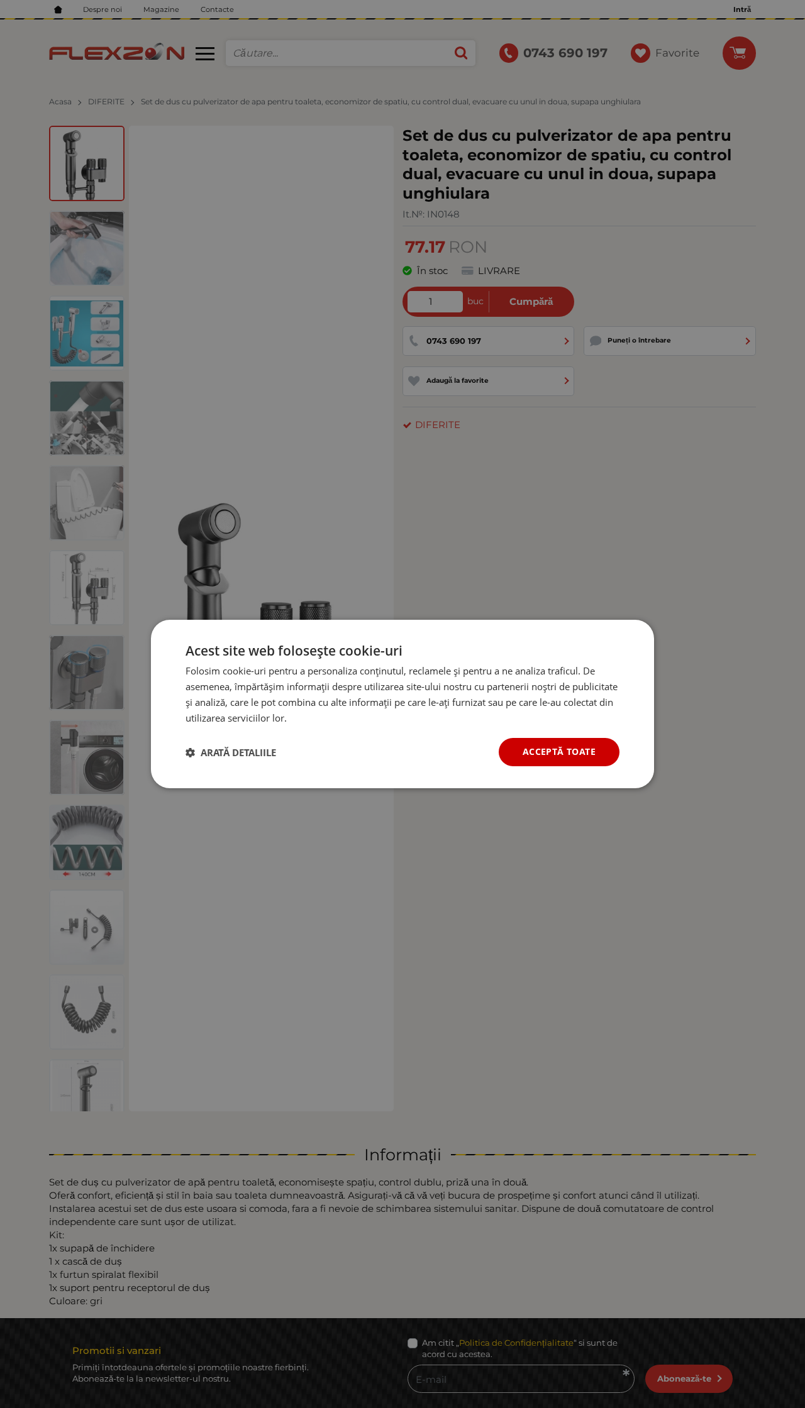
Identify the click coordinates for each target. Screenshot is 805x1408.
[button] (231, 752)
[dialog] (402, 704)
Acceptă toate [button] (559, 751)
